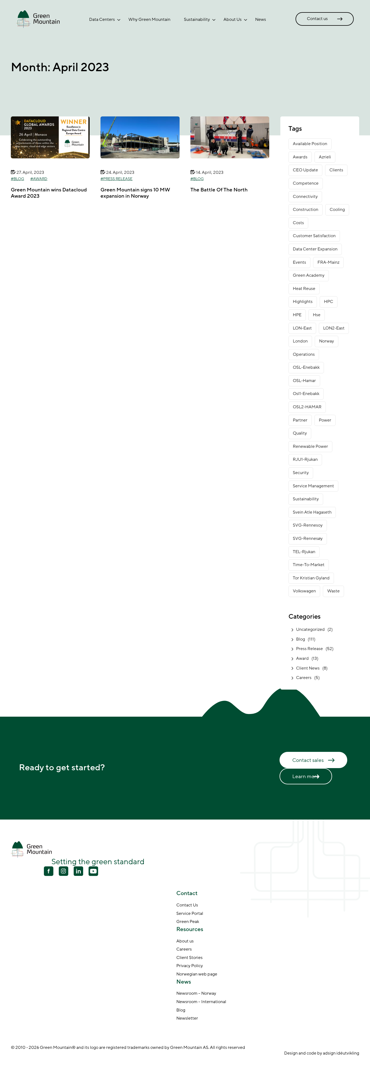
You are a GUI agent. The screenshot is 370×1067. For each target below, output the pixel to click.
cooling (337, 209)
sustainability (306, 499)
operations (304, 354)
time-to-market (308, 564)
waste (333, 591)
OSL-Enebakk (306, 367)
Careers (303, 677)
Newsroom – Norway (196, 993)
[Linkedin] (78, 871)
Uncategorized (310, 629)
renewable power (310, 446)
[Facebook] (48, 871)
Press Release (117, 179)
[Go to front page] (38, 18)
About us (185, 941)
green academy (308, 275)
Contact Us (187, 905)
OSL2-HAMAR (307, 407)
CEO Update (305, 170)
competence (306, 183)
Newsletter (187, 1018)
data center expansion (315, 249)
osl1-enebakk (306, 393)
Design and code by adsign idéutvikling (321, 1053)
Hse (316, 315)
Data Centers (102, 19)
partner (300, 420)
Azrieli (325, 157)
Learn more (305, 776)
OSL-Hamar (304, 380)
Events (299, 262)
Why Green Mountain (149, 19)
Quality (300, 433)
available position (310, 143)
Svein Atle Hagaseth (312, 512)
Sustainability (197, 19)
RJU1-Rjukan (305, 459)
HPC (328, 301)
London (300, 341)
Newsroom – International (201, 1002)
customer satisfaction (314, 236)
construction (305, 209)
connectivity (305, 196)
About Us (232, 19)
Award (40, 179)
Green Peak (187, 921)
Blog (19, 179)
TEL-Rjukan (304, 551)
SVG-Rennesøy (308, 538)
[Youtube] (63, 871)
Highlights (303, 301)
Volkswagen (304, 591)
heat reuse (304, 288)
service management (313, 486)
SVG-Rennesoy (308, 525)
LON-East (302, 328)
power (325, 420)
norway (326, 341)
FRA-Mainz (328, 262)
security (301, 472)
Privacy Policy (189, 966)
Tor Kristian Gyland (311, 578)
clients (336, 170)
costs (298, 223)
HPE (297, 315)
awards (300, 157)
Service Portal (189, 913)
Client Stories (189, 957)
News (260, 19)
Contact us (317, 18)
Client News (308, 668)
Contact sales (308, 760)
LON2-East (334, 328)
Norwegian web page (196, 974)
